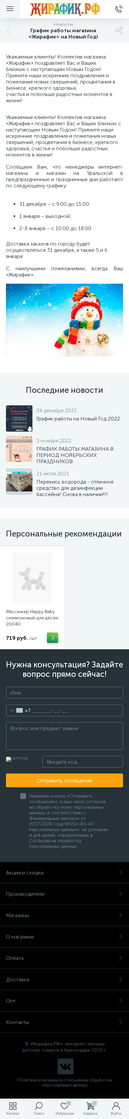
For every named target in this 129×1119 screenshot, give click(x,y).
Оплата (14, 958)
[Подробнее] (52, 637)
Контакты (17, 1022)
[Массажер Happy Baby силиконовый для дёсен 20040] (32, 579)
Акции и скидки (25, 872)
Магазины (17, 915)
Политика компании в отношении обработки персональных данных (64, 1082)
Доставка (17, 979)
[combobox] (18, 710)
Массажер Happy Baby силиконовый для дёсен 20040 (32, 618)
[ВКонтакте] (65, 1066)
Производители (25, 894)
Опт (11, 1001)
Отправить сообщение (64, 780)
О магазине (20, 937)
